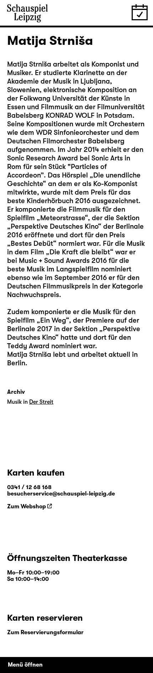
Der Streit (41, 402)
